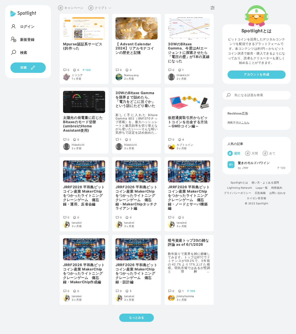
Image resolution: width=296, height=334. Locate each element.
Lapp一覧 (262, 188)
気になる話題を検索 (248, 95)
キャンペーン (73, 8)
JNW (245, 168)
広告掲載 (260, 193)
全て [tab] (272, 153)
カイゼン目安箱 (256, 198)
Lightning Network (239, 188)
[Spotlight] (23, 16)
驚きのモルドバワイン (254, 163)
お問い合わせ (277, 193)
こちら (245, 122)
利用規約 (276, 188)
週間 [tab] (237, 153)
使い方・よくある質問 (265, 182)
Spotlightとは (239, 182)
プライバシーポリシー (237, 193)
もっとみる (136, 317)
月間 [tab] (255, 153)
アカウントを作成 (256, 74)
